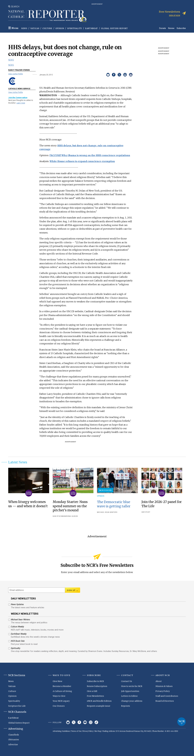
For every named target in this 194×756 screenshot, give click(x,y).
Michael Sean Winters (107, 512)
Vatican (34, 28)
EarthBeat (91, 28)
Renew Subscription (97, 686)
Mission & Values (164, 686)
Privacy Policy (163, 691)
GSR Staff (145, 512)
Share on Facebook (113, 74)
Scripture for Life (17, 706)
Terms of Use (76, 731)
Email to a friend (125, 74)
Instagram (90, 722)
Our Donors (59, 706)
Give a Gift (92, 691)
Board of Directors (165, 701)
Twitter (73, 722)
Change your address (131, 701)
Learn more (20, 103)
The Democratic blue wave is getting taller (113, 504)
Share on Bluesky (108, 74)
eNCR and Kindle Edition (99, 701)
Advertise (13, 744)
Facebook (79, 722)
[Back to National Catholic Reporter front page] (47, 16)
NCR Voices (105, 490)
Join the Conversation (17, 97)
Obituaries (13, 739)
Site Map (97, 731)
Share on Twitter (119, 74)
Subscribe (181, 28)
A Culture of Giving (62, 691)
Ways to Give (59, 696)
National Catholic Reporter (181, 721)
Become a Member (62, 686)
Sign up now (174, 15)
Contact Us (126, 681)
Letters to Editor (129, 696)
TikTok (96, 722)
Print (131, 74)
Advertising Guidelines (61, 731)
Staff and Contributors (167, 696)
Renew (171, 28)
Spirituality (74, 28)
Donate (162, 28)
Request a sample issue (98, 706)
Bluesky (68, 722)
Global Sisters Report (114, 28)
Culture (47, 28)
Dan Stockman (59, 516)
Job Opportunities (130, 691)
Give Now (57, 681)
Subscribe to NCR (95, 681)
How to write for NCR (131, 686)
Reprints (125, 706)
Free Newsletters (95, 696)
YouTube (85, 722)
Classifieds (13, 734)
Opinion (59, 28)
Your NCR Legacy (61, 701)
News (24, 28)
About (159, 681)
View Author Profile (15, 74)
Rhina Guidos (72, 516)
